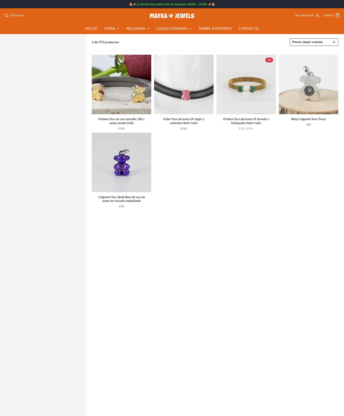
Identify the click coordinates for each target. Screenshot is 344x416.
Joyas (109, 28)
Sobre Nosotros (215, 28)
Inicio (91, 28)
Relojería (135, 28)
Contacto (248, 28)
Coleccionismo (172, 28)
